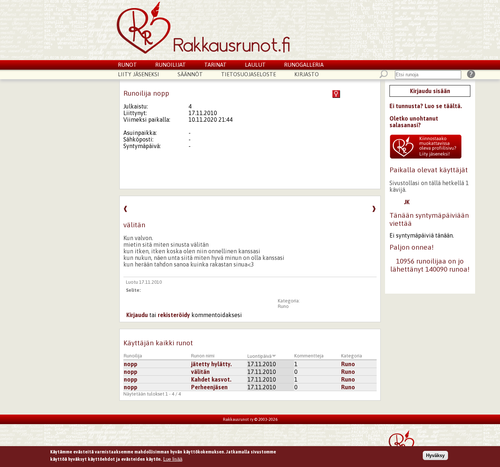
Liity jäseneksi (138, 74)
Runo (283, 306)
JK (407, 202)
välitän (200, 371)
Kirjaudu (137, 315)
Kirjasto (306, 74)
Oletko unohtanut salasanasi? (413, 121)
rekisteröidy (174, 315)
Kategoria (351, 355)
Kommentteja (309, 355)
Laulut (255, 65)
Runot (127, 65)
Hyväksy (435, 455)
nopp (130, 364)
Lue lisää (172, 459)
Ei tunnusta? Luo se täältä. (425, 106)
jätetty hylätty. (211, 364)
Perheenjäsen (209, 387)
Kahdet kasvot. (211, 379)
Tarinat (215, 65)
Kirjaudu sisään (430, 91)
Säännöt (190, 74)
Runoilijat (170, 65)
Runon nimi (202, 355)
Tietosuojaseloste (248, 74)
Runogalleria (304, 65)
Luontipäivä (259, 356)
